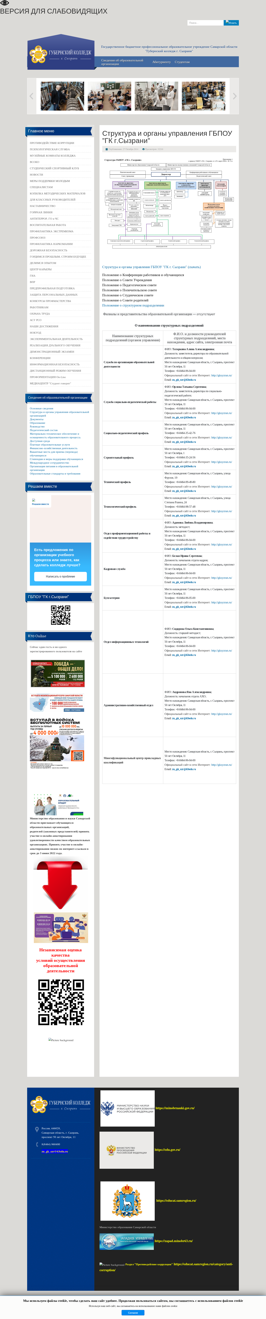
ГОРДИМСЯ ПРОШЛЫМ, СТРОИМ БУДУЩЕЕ (58, 256)
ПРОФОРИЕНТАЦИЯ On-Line (48, 377)
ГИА (32, 275)
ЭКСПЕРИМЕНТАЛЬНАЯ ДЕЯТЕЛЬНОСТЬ (56, 339)
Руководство (37, 426)
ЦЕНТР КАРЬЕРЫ (41, 269)
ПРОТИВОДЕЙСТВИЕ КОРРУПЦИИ (52, 143)
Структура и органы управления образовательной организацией (59, 413)
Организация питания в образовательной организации (54, 468)
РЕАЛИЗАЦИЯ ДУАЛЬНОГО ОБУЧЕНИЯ (55, 345)
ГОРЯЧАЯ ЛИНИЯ (41, 212)
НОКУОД (35, 332)
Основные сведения (41, 408)
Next (234, 96)
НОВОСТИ (36, 174)
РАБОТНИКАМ (39, 307)
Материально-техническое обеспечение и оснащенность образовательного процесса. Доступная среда (55, 437)
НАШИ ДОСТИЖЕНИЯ (44, 326)
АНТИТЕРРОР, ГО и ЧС (44, 218)
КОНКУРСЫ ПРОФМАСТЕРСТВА (50, 301)
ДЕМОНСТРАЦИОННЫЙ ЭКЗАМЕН (52, 351)
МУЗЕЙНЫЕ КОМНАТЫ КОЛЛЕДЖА (53, 155)
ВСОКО (34, 162)
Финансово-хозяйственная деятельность (53, 448)
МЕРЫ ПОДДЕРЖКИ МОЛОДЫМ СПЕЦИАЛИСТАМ (50, 184)
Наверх (259, 1311)
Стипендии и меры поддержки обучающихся (56, 459)
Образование (37, 423)
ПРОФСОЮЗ (37, 237)
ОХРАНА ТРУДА (40, 313)
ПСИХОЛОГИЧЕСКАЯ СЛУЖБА (50, 149)
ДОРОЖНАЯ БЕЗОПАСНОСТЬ (48, 250)
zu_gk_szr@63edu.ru (184, 379)
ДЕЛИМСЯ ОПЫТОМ (43, 263)
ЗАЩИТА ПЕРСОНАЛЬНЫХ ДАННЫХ (54, 294)
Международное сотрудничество (49, 462)
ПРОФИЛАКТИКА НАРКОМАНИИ (51, 244)
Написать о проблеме (60, 576)
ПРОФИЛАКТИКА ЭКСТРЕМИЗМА (51, 231)
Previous (31, 96)
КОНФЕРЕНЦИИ (40, 358)
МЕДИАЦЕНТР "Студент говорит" (50, 383)
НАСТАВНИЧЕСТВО (42, 206)
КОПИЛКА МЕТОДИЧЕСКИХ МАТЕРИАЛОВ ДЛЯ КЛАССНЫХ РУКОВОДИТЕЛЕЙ (57, 196)
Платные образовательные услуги (50, 444)
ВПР (32, 282)
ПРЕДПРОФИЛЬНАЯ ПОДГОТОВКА (52, 288)
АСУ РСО (35, 320)
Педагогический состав (44, 430)
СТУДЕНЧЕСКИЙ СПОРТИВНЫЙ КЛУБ (54, 168)
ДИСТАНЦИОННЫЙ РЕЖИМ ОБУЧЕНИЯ (55, 370)
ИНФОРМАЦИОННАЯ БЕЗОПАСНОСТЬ (55, 364)
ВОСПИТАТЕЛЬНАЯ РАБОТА (48, 225)
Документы (36, 419)
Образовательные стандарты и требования (55, 473)
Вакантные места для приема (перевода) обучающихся (54, 453)
